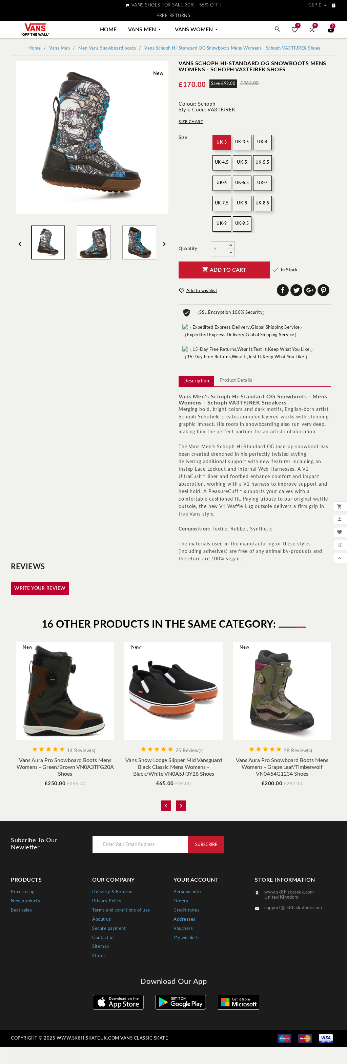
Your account (196, 880)
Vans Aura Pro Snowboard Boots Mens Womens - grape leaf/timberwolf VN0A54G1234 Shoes (282, 767)
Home (108, 29)
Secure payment (109, 928)
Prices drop (23, 892)
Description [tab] (196, 381)
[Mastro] (284, 1038)
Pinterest (323, 290)
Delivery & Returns (112, 892)
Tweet (296, 290)
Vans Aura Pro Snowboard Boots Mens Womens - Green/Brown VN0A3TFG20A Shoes (65, 767)
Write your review (40, 588)
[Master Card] (305, 1038)
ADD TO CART (224, 269)
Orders (181, 901)
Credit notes (187, 910)
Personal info (187, 892)
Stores (99, 956)
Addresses (185, 919)
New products (25, 901)
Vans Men (145, 29)
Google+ (310, 290)
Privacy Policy (106, 901)
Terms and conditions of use (121, 910)
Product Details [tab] (236, 380)
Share (283, 290)
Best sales (21, 910)
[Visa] (326, 1038)
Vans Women (197, 29)
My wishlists (187, 938)
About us (101, 919)
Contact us (103, 938)
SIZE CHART (191, 122)
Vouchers (183, 928)
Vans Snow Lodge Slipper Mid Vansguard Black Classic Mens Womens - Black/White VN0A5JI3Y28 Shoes (173, 767)
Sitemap (100, 946)
